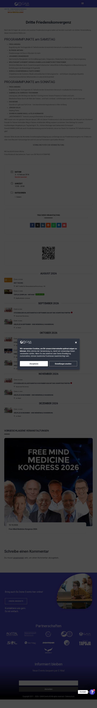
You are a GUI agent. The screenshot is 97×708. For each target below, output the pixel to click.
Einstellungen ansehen (63, 364)
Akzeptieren (33, 364)
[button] (76, 342)
